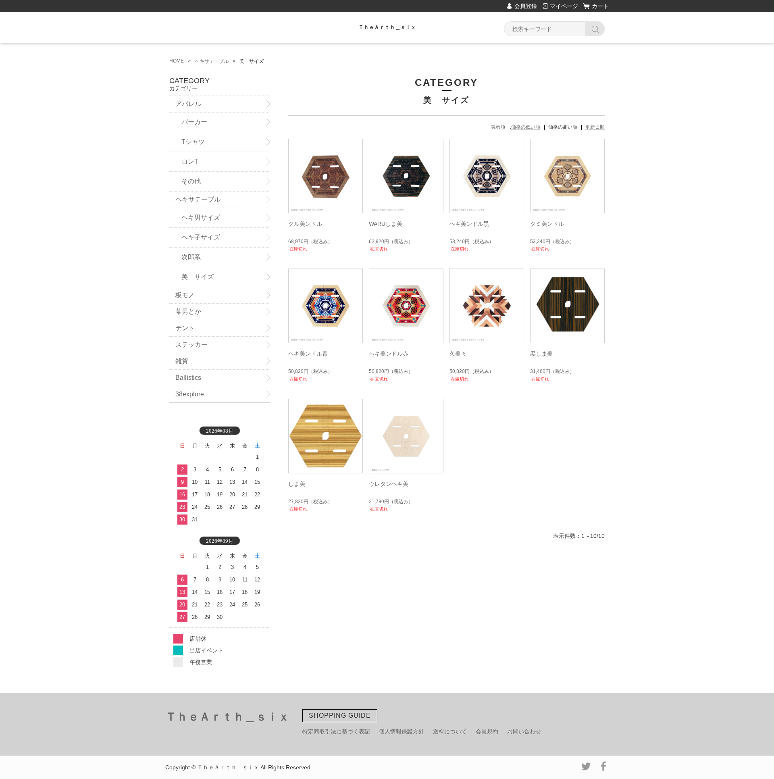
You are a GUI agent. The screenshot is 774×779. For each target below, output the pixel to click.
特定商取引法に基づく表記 (336, 731)
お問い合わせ (524, 731)
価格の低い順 (525, 127)
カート (600, 6)
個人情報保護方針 (401, 731)
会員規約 (487, 731)
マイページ (564, 6)
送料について (450, 731)
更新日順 (595, 127)
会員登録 (525, 6)
